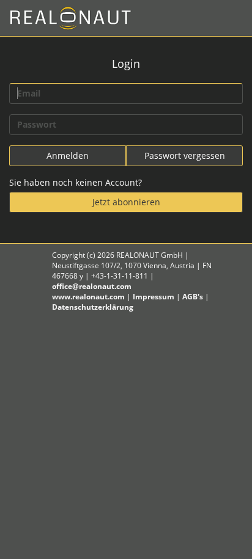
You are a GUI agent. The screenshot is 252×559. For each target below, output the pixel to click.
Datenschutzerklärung (92, 307)
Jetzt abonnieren (126, 202)
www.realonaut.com (88, 296)
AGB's (192, 296)
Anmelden (67, 155)
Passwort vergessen (184, 155)
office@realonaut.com (92, 286)
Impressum (153, 296)
